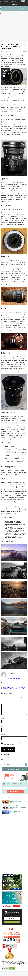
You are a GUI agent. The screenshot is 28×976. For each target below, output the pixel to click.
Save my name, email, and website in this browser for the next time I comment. (15, 743)
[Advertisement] (14, 25)
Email (3, 726)
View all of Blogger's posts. (14, 678)
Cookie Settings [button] (5, 968)
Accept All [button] (12, 968)
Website (3, 734)
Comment (4, 702)
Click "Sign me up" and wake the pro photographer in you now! (14, 784)
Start (23, 1)
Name (3, 718)
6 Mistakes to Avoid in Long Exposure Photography (16, 812)
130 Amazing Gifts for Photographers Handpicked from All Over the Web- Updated (18, 807)
